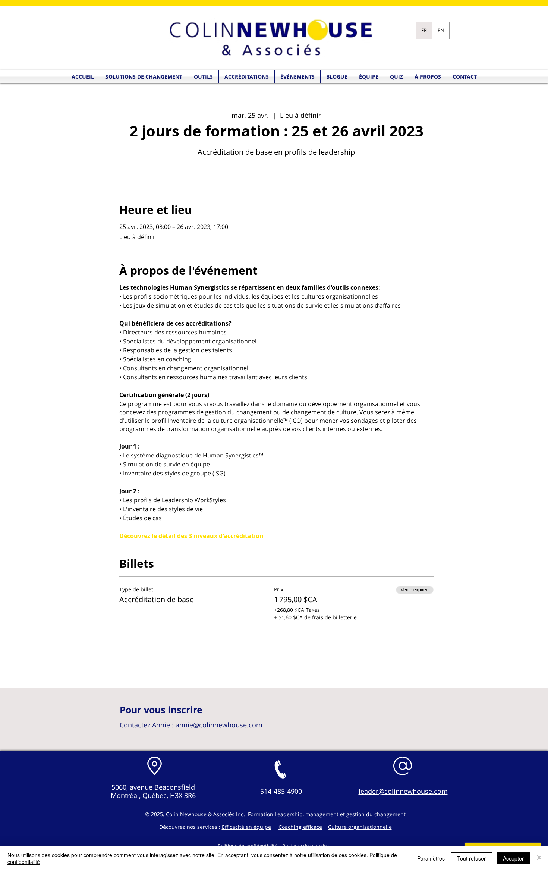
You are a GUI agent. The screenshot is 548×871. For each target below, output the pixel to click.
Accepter (513, 858)
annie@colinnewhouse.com (219, 724)
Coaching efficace (300, 826)
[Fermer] (539, 858)
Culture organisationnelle (360, 826)
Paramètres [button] (431, 858)
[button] (396, 76)
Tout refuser (471, 858)
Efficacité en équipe (246, 826)
